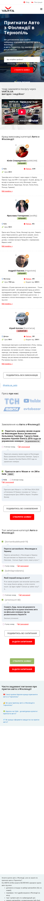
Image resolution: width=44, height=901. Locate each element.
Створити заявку (22, 70)
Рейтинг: (29, 169)
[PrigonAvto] (22, 261)
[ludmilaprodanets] (14, 570)
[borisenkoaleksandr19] (16, 541)
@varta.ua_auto (10, 385)
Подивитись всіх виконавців (22, 375)
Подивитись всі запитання (22, 633)
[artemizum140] (12, 599)
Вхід (27, 2)
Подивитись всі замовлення (22, 509)
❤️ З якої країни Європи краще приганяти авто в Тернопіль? (20, 695)
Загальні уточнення (21, 612)
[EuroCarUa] (22, 319)
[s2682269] (22, 151)
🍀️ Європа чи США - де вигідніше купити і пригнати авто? (20, 712)
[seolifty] (22, 206)
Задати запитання (22, 642)
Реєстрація (38, 2)
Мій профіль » (7, 191)
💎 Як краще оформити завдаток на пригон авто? (21, 721)
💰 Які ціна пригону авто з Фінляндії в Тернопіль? (19, 704)
